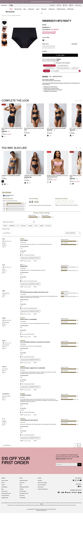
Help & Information (24, 480)
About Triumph (5, 480)
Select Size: (45, 44)
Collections (52, 9)
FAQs (21, 484)
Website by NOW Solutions (41, 510)
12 (43, 47)
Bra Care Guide (23, 491)
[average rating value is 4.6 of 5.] (45, 27)
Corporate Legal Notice (43, 489)
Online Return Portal (24, 493)
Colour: (45, 37)
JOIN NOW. (58, 59)
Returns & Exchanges (42, 482)
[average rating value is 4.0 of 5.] (5, 131)
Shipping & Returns (57, 76)
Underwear (31, 9)
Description (45, 76)
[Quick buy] (21, 127)
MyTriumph (71, 9)
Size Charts (22, 495)
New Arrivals (18, 9)
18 (53, 47)
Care (50, 76)
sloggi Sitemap (5, 497)
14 (47, 47)
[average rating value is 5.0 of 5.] (27, 177)
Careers (3, 484)
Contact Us (22, 482)
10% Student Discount (6, 493)
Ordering (21, 489)
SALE (11, 9)
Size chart (74, 43)
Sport (37, 9)
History (3, 482)
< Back (3, 15)
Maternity (43, 9)
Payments (40, 480)
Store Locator (4, 491)
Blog (3, 489)
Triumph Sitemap (5, 495)
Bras (25, 9)
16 (50, 47)
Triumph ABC (22, 497)
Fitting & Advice (61, 9)
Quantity (44, 51)
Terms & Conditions (42, 484)
